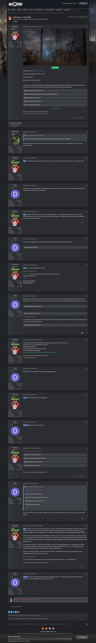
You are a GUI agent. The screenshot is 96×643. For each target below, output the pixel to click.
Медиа (25, 9)
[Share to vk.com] (9, 612)
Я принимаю (82, 637)
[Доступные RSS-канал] (87, 624)
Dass (15, 185)
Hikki (24, 161)
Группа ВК (55, 67)
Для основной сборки (29, 281)
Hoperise (19, 19)
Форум (19, 9)
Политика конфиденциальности (48, 631)
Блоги (31, 9)
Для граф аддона (28, 283)
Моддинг (59, 9)
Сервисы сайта (49, 9)
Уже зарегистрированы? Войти (69, 3)
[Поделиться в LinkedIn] (18, 612)
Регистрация (83, 3)
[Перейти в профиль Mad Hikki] (15, 140)
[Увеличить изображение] (55, 47)
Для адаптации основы (29, 346)
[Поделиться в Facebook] (14, 612)
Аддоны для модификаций (39, 19)
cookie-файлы (18, 638)
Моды (13, 9)
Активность (38, 9)
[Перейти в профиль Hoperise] (10, 18)
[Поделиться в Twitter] (11, 612)
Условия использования (24, 641)
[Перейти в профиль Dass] (15, 194)
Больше (66, 9)
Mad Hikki (15, 131)
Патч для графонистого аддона (31, 350)
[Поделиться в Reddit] (16, 612)
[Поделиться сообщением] (86, 26)
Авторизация (73, 17)
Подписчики (81, 17)
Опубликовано (30, 26)
